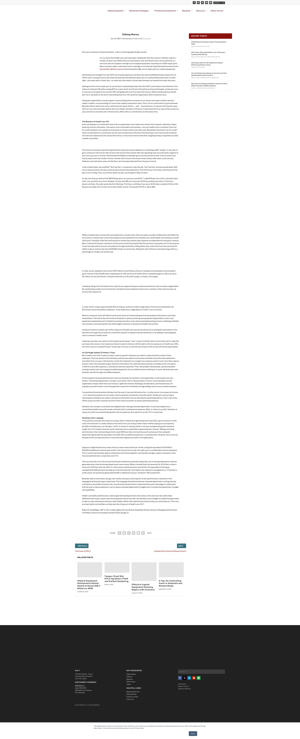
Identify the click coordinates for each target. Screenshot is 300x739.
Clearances (203, 57)
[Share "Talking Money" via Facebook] (119, 533)
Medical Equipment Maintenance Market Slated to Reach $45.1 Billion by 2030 (88, 585)
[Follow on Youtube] (194, 678)
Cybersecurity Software (207, 88)
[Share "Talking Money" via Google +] (129, 533)
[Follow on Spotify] (199, 678)
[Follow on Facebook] (180, 678)
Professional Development (165, 11)
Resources (200, 11)
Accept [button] (193, 734)
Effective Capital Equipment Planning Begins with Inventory (143, 587)
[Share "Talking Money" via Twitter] (124, 533)
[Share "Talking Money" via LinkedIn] (133, 533)
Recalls (202, 67)
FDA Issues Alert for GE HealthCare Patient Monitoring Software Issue (207, 64)
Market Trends (204, 46)
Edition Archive (217, 11)
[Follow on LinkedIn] (189, 678)
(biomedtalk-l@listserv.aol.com (112, 69)
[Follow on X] (184, 678)
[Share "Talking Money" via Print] (143, 533)
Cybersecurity (204, 77)
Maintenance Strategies (138, 11)
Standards (186, 11)
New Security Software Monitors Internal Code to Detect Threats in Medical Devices (209, 85)
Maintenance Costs (130, 38)
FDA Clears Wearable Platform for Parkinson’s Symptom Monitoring (208, 53)
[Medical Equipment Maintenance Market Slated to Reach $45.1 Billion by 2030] (89, 569)
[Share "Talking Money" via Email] (138, 533)
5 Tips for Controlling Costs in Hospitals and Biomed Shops (170, 583)
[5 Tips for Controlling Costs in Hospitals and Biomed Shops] (171, 569)
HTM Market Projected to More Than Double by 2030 (208, 43)
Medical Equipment (115, 11)
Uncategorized (214, 77)
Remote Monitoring (214, 57)
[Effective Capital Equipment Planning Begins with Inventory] (144, 571)
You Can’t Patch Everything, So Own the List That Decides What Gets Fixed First (209, 74)
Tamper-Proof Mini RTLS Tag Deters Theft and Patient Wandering (117, 579)
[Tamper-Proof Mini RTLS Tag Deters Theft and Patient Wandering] (117, 567)
